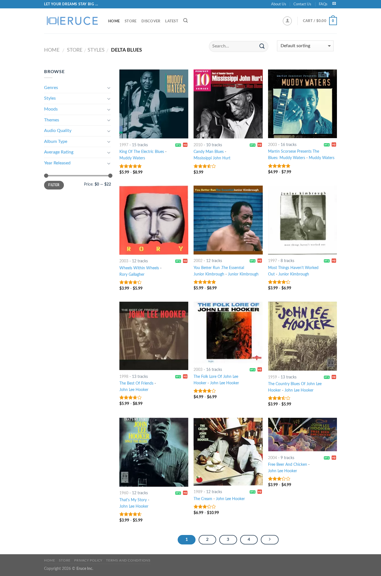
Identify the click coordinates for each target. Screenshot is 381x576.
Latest (171, 21)
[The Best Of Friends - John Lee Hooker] (153, 336)
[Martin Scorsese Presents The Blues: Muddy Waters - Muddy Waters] (302, 103)
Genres (51, 87)
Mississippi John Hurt (212, 158)
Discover (150, 21)
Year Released (57, 163)
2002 (198, 261)
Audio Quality (57, 130)
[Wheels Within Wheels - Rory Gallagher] (153, 220)
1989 (198, 492)
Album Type (55, 141)
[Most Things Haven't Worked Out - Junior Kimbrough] (302, 220)
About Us (278, 4)
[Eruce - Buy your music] (72, 20)
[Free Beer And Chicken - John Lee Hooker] (302, 435)
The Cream (203, 499)
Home (114, 21)
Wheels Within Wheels (139, 268)
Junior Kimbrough (243, 274)
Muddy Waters (132, 158)
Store (130, 21)
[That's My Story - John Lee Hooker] (153, 452)
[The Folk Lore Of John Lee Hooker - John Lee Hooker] (228, 332)
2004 (272, 458)
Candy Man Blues (209, 152)
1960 (123, 493)
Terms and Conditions (128, 560)
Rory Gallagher (131, 274)
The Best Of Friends (136, 383)
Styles (96, 50)
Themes (51, 120)
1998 (123, 377)
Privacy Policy (88, 560)
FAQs (323, 4)
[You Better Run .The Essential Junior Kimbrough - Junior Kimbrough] (228, 220)
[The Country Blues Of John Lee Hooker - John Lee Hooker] (302, 336)
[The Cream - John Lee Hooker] (228, 452)
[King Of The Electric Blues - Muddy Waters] (153, 103)
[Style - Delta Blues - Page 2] (270, 539)
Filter (53, 185)
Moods (51, 109)
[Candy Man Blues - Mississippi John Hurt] (228, 103)
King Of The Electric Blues (141, 152)
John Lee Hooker (133, 390)
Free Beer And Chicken (287, 464)
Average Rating (58, 152)
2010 (198, 145)
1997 (123, 145)
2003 (272, 145)
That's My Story (133, 500)
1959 (272, 377)
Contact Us (302, 4)
